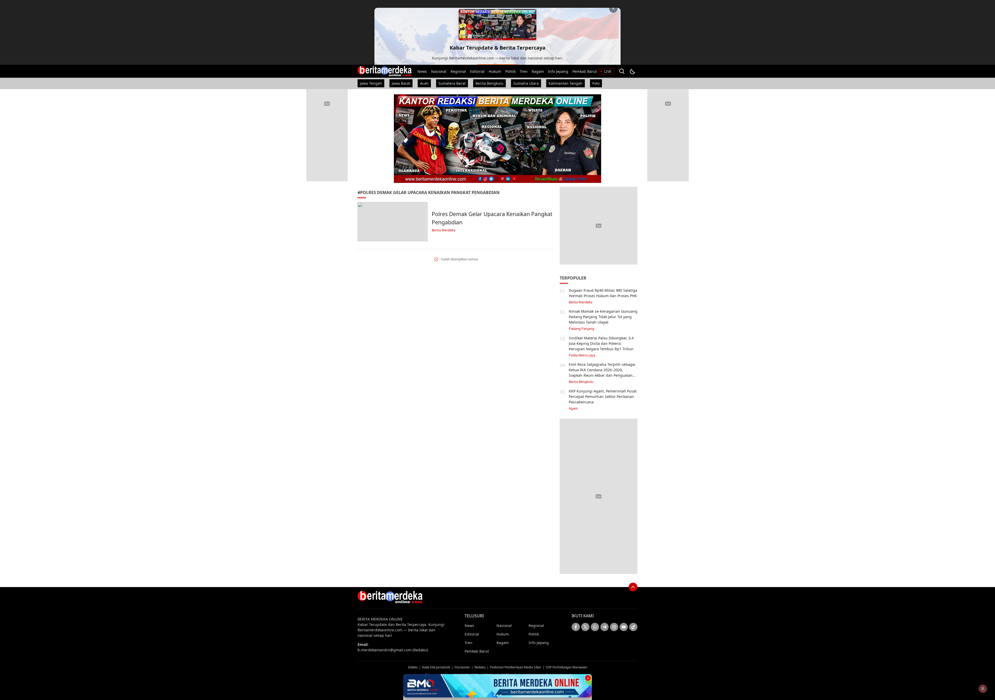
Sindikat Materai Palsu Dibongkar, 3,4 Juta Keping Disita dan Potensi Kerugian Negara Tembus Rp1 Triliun (601, 343)
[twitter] (585, 627)
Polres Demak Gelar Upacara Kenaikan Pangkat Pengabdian (492, 218)
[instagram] (614, 627)
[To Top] (633, 587)
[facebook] (576, 627)
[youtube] (624, 627)
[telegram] (604, 627)
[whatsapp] (595, 627)
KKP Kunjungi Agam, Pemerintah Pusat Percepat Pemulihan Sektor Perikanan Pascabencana (603, 396)
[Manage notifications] (983, 688)
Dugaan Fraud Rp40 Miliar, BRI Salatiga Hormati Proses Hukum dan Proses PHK (603, 293)
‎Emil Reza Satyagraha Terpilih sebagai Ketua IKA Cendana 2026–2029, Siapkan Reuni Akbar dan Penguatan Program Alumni (602, 372)
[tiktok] (633, 627)
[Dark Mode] (632, 71)
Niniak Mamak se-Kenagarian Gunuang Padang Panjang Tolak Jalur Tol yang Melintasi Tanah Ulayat (603, 317)
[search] (622, 71)
